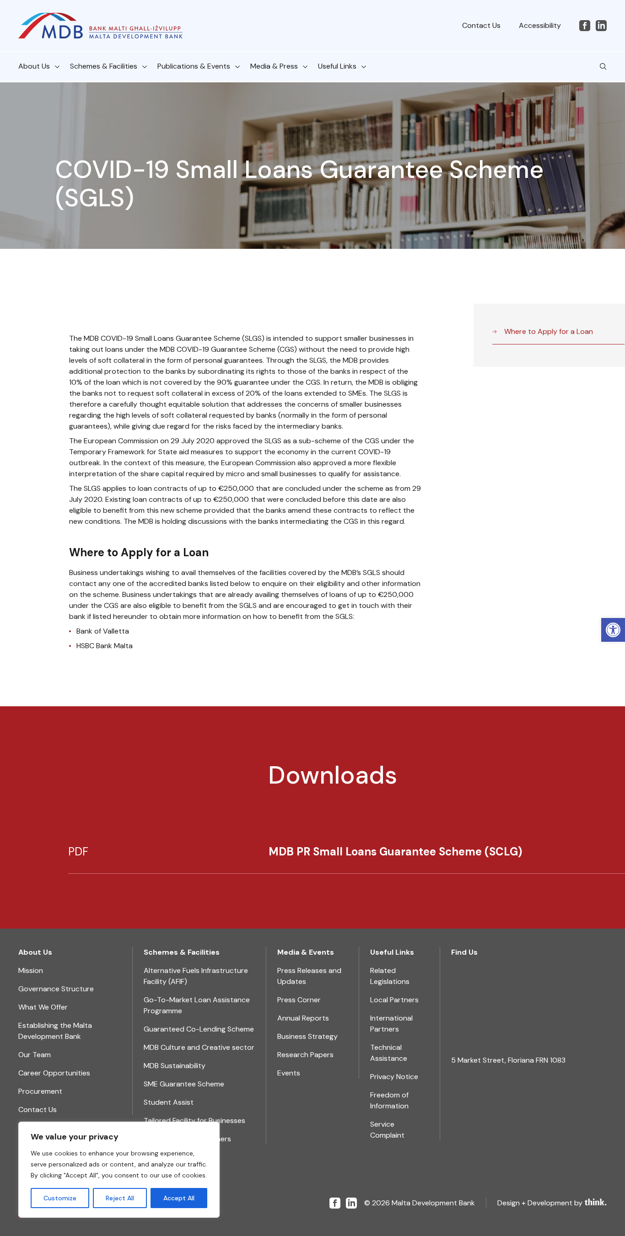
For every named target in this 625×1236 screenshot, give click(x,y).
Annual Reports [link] (303, 1018)
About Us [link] (34, 66)
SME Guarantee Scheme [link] (184, 1084)
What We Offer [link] (43, 1007)
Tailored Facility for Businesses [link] (194, 1120)
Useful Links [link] (337, 66)
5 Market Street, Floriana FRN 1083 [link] (508, 1060)
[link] (613, 630)
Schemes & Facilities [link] (103, 66)
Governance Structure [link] (56, 989)
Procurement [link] (40, 1091)
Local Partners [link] (394, 1000)
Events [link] (288, 1073)
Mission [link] (30, 970)
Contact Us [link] (481, 25)
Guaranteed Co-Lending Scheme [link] (199, 1029)
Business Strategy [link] (307, 1036)
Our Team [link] (34, 1054)
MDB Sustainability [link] (174, 1065)
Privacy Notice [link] (394, 1076)
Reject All (120, 1198)
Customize (59, 1198)
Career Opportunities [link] (54, 1073)
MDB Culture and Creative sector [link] (199, 1047)
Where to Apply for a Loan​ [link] (548, 331)
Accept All (178, 1198)
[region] (119, 1170)
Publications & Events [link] (193, 66)
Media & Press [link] (274, 66)
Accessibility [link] (540, 25)
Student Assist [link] (169, 1102)
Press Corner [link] (299, 1000)
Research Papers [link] (305, 1054)
